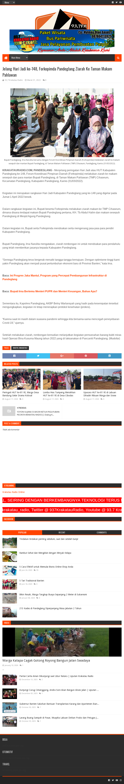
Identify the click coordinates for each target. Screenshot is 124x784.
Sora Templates (20, 780)
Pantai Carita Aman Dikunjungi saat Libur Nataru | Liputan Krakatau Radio (56, 676)
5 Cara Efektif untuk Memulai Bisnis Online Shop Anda (46, 566)
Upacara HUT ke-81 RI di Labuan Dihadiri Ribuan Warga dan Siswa (99, 394)
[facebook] (112, 2)
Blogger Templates (39, 780)
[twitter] (116, 2)
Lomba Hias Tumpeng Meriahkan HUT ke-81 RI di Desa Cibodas (59, 394)
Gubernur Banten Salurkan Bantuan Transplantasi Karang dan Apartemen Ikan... (59, 704)
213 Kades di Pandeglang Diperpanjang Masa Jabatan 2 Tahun (50, 608)
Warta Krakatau (20, 348)
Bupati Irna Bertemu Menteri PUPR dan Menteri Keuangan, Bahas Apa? (53, 291)
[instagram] (120, 780)
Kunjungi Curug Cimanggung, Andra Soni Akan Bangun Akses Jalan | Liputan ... (59, 690)
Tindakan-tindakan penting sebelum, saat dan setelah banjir (48, 539)
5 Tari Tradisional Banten (31, 580)
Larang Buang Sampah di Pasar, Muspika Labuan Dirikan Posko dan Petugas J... (58, 717)
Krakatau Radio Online (13, 492)
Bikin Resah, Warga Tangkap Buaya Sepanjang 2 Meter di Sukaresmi (53, 594)
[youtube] (120, 2)
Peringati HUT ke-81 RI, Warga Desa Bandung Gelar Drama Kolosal (20, 394)
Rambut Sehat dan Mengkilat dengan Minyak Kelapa (45, 553)
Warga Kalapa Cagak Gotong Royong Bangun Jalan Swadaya (46, 660)
